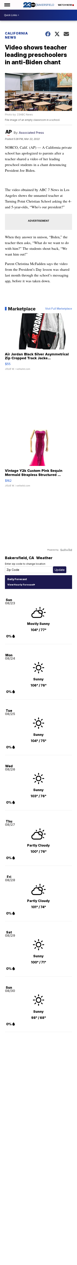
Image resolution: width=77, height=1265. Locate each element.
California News (16, 35)
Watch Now (65, 5)
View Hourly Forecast (20, 584)
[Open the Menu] (7, 5)
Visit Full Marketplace (58, 308)
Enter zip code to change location (25, 563)
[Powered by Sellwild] (66, 549)
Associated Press (31, 133)
